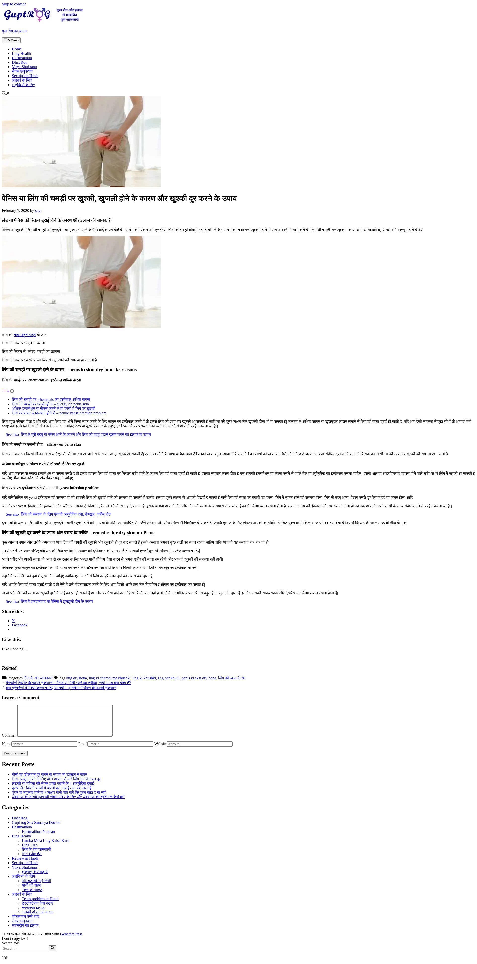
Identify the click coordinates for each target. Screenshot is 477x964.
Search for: (10, 943)
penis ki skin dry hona (199, 678)
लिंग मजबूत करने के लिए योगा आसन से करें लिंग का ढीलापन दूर (56, 779)
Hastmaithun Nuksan (38, 831)
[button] (6, 94)
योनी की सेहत (31, 885)
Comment (9, 735)
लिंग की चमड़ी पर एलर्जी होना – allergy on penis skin (50, 404)
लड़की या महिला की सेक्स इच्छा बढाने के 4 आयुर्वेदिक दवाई (53, 783)
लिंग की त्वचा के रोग (232, 678)
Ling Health (21, 53)
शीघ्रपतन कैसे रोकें (25, 916)
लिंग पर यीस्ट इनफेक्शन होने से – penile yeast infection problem (59, 413)
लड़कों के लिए (22, 80)
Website (160, 744)
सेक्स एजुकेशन (22, 71)
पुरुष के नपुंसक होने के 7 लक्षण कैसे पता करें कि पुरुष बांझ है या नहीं (59, 792)
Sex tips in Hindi (25, 76)
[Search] (52, 948)
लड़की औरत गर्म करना (37, 912)
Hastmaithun (22, 58)
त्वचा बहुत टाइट (25, 335)
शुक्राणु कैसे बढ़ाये (35, 872)
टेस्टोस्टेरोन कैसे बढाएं (37, 903)
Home (17, 49)
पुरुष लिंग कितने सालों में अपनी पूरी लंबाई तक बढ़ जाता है (51, 788)
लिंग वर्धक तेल (32, 854)
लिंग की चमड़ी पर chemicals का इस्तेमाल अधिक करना (51, 399)
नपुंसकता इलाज (33, 908)
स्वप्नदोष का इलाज (25, 925)
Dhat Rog (19, 62)
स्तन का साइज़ (32, 890)
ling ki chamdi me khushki (109, 678)
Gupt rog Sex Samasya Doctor (36, 822)
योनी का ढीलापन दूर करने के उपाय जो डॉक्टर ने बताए (49, 774)
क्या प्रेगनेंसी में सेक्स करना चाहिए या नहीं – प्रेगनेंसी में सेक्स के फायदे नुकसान (61, 688)
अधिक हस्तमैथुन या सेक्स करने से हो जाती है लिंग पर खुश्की (53, 408)
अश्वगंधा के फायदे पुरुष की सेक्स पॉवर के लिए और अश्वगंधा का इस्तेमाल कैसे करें (68, 797)
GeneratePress (71, 934)
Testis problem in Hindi (40, 899)
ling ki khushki (144, 678)
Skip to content (14, 4)
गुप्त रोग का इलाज (14, 31)
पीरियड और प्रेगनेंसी (36, 881)
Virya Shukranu (24, 67)
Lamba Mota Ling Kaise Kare (45, 840)
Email (82, 744)
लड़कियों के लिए (23, 85)
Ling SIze (29, 845)
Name (6, 744)
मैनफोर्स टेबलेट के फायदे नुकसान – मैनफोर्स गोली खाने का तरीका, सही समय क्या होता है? (68, 683)
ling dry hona (76, 678)
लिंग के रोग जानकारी (38, 678)
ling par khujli (169, 678)
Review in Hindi (25, 858)
